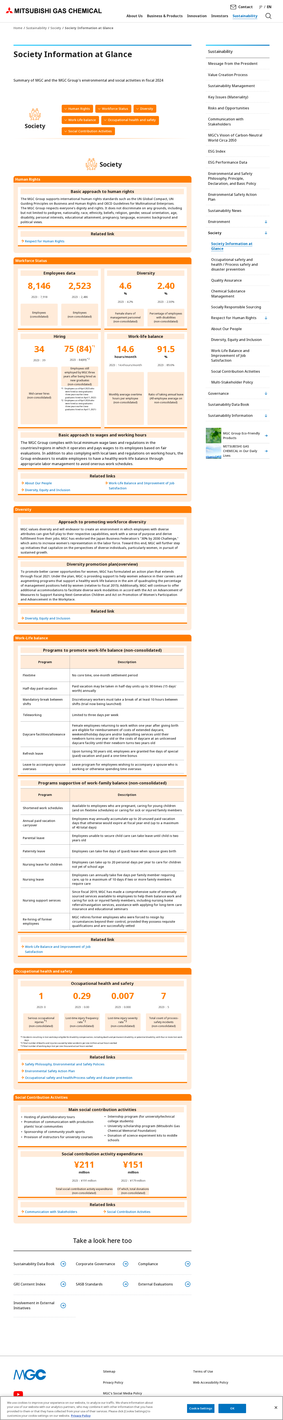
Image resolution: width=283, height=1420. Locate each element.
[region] (141, 1408)
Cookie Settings (200, 1408)
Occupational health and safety (132, 120)
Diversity (146, 109)
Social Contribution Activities (90, 131)
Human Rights (79, 109)
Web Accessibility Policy (210, 1382)
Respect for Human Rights (44, 241)
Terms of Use (203, 1371)
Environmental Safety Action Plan (50, 1071)
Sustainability (36, 28)
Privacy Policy (113, 1382)
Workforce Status (115, 109)
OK (232, 1408)
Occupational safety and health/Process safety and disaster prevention (78, 1078)
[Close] (276, 1407)
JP (260, 6)
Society (55, 28)
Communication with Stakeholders (51, 1212)
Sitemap (109, 1371)
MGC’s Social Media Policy (122, 1393)
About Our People (38, 483)
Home (17, 28)
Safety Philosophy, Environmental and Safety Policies (64, 1064)
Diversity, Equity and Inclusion (47, 490)
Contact (245, 6)
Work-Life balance (82, 120)
